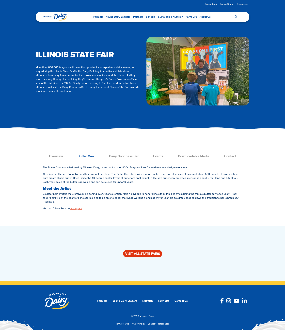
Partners (138, 17)
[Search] (236, 17)
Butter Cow (86, 156)
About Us (205, 17)
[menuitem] (211, 4)
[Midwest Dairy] (55, 17)
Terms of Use (122, 323)
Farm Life (191, 17)
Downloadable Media (193, 156)
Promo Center (227, 4)
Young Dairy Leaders (118, 17)
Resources (242, 4)
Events (158, 156)
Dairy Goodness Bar (124, 156)
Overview (56, 156)
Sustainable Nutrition (170, 17)
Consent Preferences (158, 323)
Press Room (211, 4)
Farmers (98, 17)
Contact (230, 156)
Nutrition (147, 301)
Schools (150, 17)
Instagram (76, 208)
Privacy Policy (138, 323)
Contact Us (181, 301)
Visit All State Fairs (142, 253)
